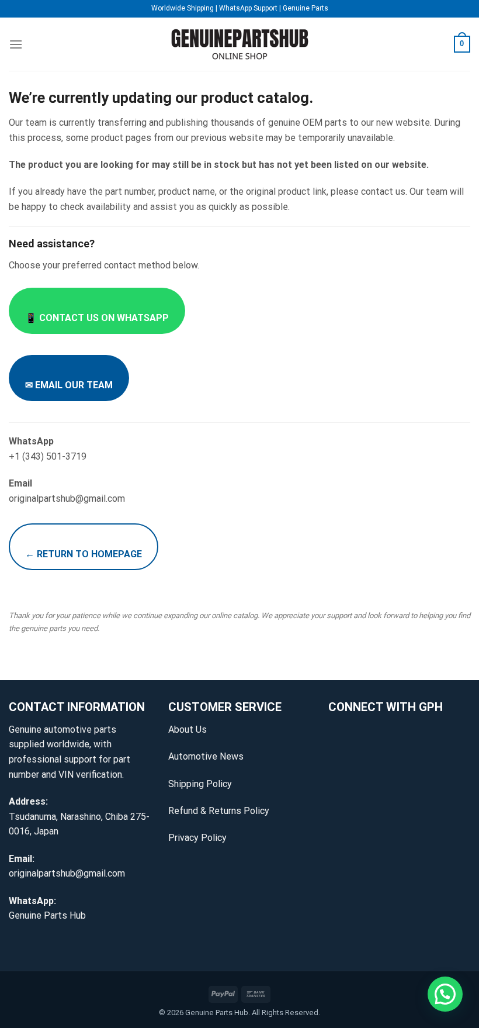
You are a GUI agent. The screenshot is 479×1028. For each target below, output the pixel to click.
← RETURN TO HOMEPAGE (83, 554)
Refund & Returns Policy (218, 810)
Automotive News (206, 756)
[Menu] (16, 44)
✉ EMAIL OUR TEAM (69, 385)
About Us (187, 729)
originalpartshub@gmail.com (67, 873)
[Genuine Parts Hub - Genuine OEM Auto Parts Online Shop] (239, 44)
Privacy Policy (197, 837)
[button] (445, 994)
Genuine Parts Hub (47, 915)
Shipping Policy (200, 783)
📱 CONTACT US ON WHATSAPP (97, 317)
